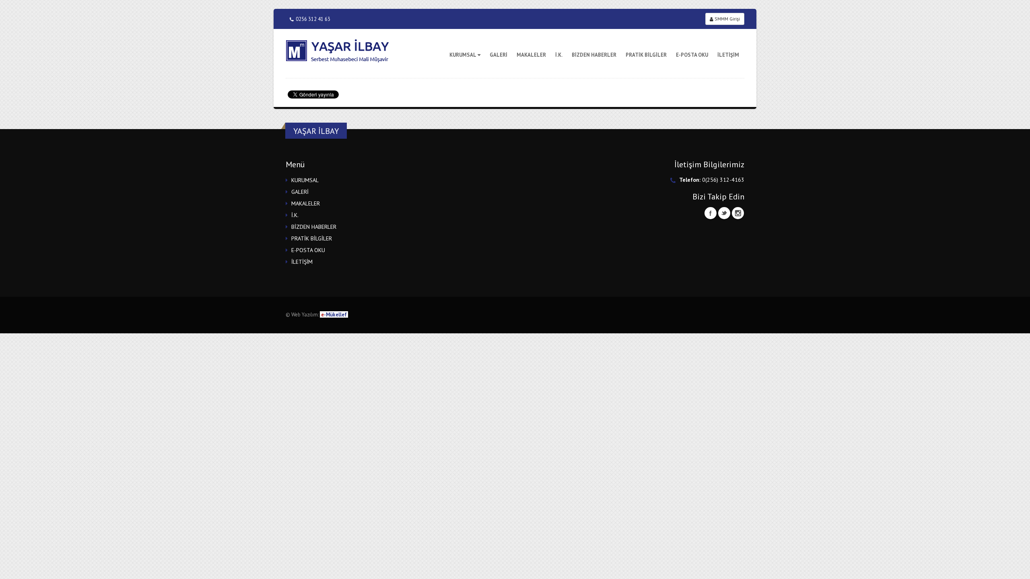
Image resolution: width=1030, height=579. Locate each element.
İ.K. (558, 54)
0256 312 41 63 (313, 19)
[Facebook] (711, 213)
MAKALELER (531, 54)
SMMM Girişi (726, 19)
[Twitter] (724, 213)
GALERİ (498, 54)
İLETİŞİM (728, 54)
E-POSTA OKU (692, 54)
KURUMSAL (462, 54)
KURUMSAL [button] (305, 180)
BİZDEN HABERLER (594, 54)
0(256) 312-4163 (723, 179)
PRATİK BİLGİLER (646, 54)
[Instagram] (738, 213)
